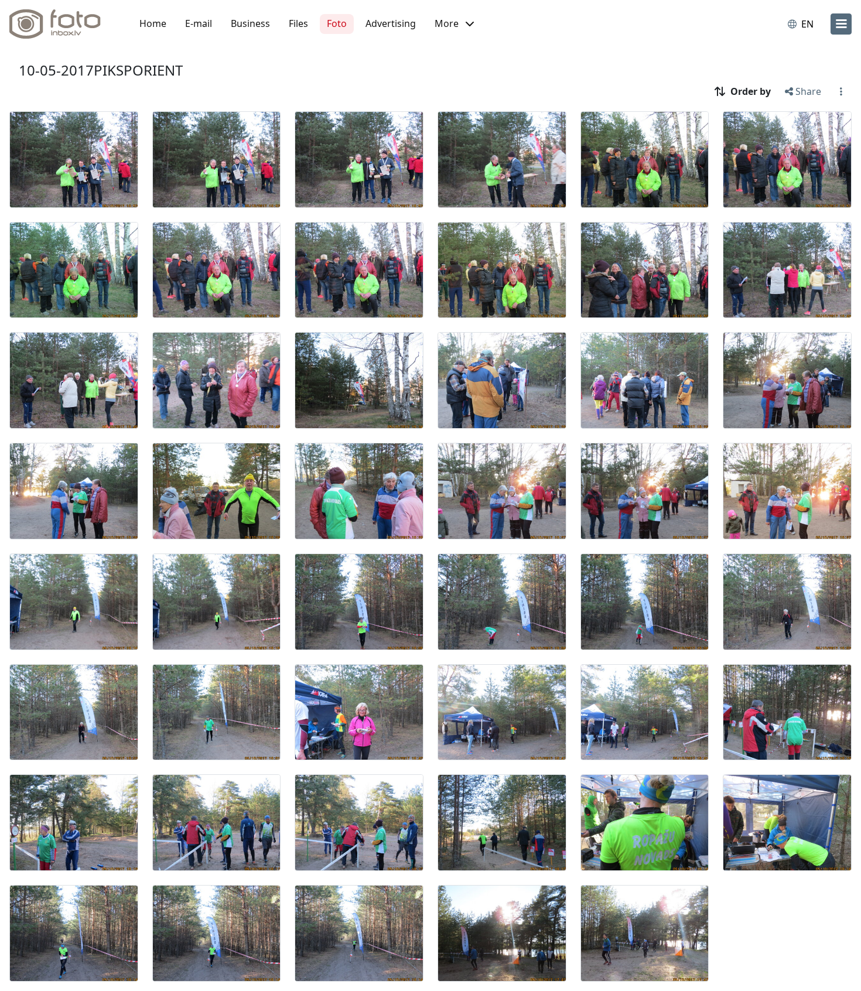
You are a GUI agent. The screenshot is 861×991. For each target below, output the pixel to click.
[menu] (841, 24)
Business (250, 23)
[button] (454, 24)
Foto (337, 23)
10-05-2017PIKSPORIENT (101, 70)
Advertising (390, 23)
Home (152, 23)
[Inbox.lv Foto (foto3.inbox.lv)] (61, 24)
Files (298, 23)
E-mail (198, 23)
